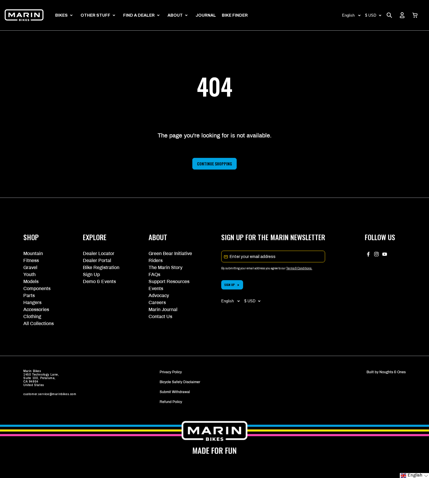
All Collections (38, 323)
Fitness (31, 260)
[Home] (24, 15)
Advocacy (159, 295)
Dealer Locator (98, 253)
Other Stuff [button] (95, 15)
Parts (29, 295)
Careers (157, 302)
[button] (414, 15)
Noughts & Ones (392, 372)
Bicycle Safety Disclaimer (180, 382)
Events (156, 288)
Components (36, 288)
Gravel (30, 267)
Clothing (32, 316)
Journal (206, 15)
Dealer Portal (97, 260)
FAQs (154, 274)
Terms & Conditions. (299, 268)
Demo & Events (99, 281)
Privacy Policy (171, 372)
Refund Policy (171, 402)
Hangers (32, 302)
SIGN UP (229, 284)
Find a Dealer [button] (139, 15)
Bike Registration (101, 267)
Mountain (33, 253)
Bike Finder (235, 15)
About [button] (175, 15)
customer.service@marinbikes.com (49, 394)
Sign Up (91, 274)
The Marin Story (165, 267)
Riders (156, 260)
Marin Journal (163, 309)
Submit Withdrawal (175, 392)
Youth (29, 274)
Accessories (36, 309)
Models (31, 281)
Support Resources (169, 281)
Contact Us (160, 316)
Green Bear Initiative (170, 253)
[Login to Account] (402, 15)
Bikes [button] (61, 15)
